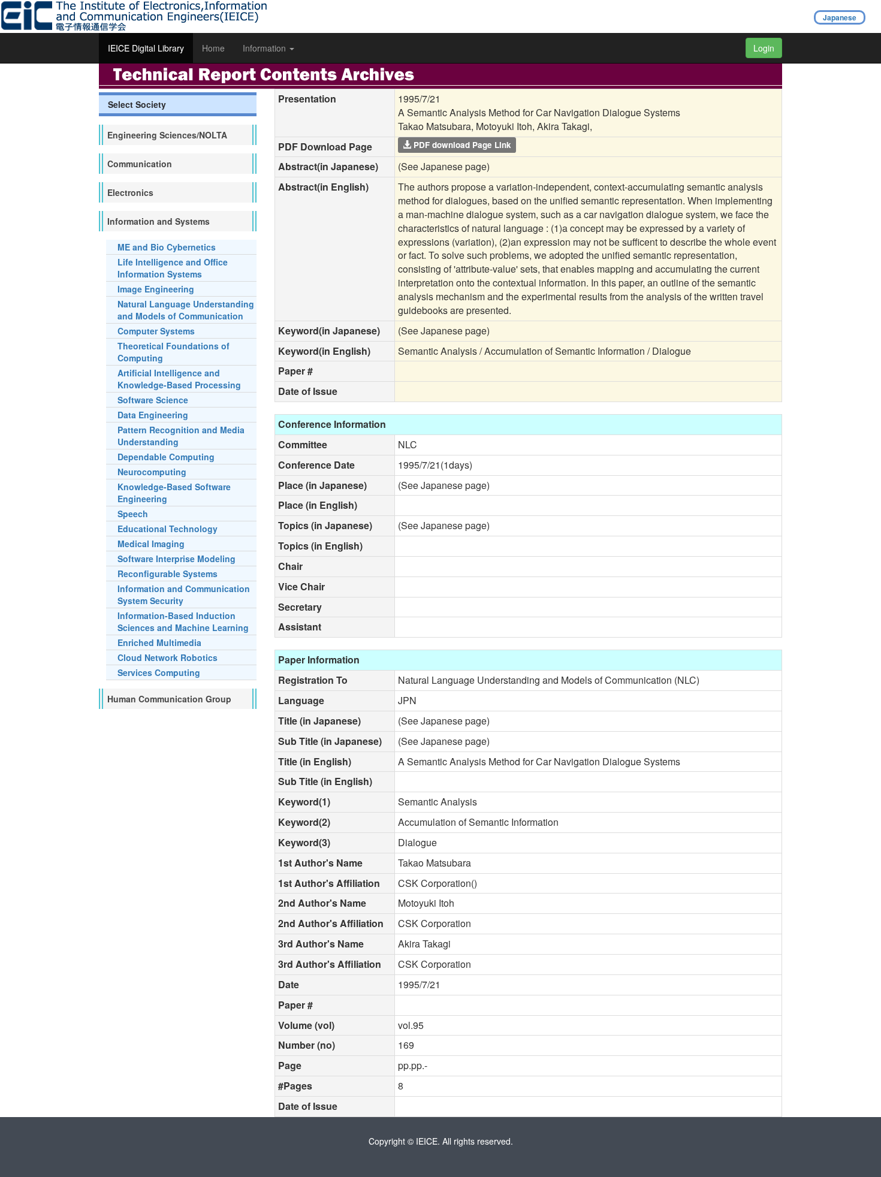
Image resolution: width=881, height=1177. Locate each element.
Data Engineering (152, 415)
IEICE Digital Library (146, 48)
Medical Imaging (151, 544)
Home (213, 48)
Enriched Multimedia (159, 642)
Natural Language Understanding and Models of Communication (185, 310)
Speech (132, 514)
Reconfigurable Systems (167, 574)
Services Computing (158, 672)
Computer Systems (156, 331)
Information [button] (265, 48)
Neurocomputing (151, 472)
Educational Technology (167, 529)
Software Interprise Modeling (176, 559)
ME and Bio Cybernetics (166, 247)
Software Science (152, 400)
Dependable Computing (166, 457)
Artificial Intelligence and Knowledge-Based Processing (179, 379)
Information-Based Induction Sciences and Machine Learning (183, 621)
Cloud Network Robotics (167, 657)
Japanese (839, 17)
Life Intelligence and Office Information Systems (172, 268)
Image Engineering (155, 289)
